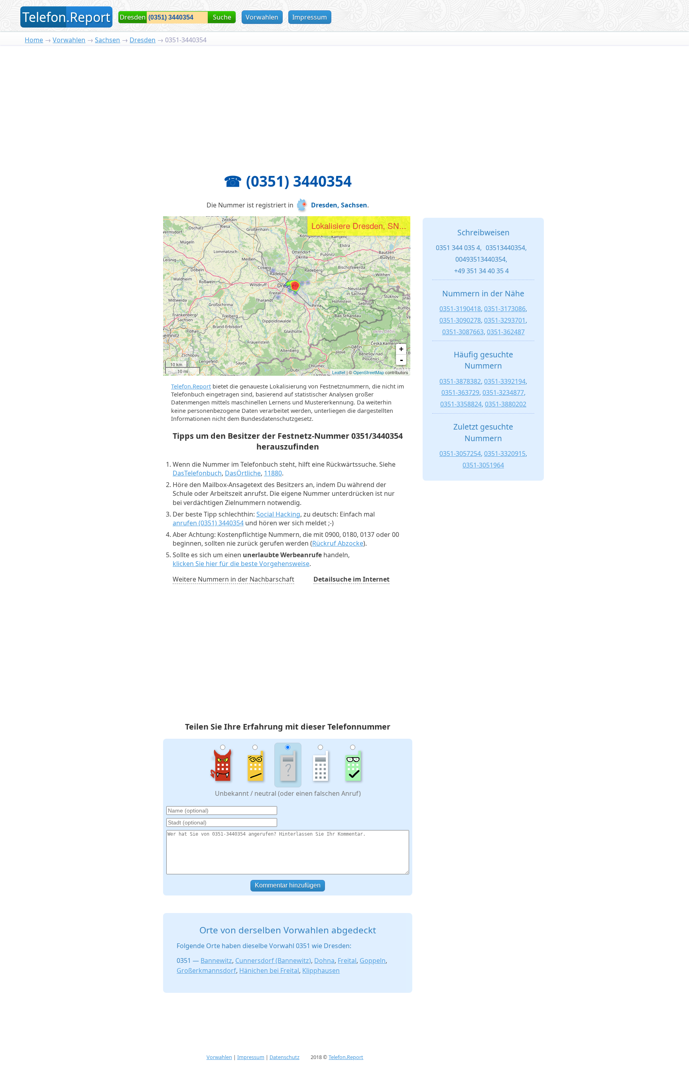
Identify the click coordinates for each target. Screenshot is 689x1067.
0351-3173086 (505, 308)
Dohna (324, 960)
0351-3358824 (461, 404)
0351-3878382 (460, 381)
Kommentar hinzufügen (288, 885)
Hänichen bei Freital (269, 970)
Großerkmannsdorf (206, 970)
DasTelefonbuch (197, 473)
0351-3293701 (505, 320)
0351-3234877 (503, 392)
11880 (273, 473)
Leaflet (338, 372)
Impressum (309, 17)
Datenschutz (284, 1057)
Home (34, 40)
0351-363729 (460, 392)
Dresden (143, 40)
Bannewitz (216, 960)
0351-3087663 (463, 331)
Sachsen (107, 40)
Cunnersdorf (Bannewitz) (273, 960)
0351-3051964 (483, 465)
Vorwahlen (262, 17)
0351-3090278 (460, 320)
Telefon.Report (191, 386)
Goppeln (373, 960)
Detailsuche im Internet (351, 579)
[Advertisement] (344, 105)
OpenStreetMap (368, 372)
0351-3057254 (460, 453)
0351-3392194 (505, 381)
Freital (347, 960)
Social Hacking (278, 514)
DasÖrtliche (243, 473)
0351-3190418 (460, 308)
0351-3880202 (505, 404)
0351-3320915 (505, 453)
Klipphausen (321, 970)
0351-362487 (506, 331)
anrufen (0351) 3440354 (208, 523)
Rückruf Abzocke (337, 543)
